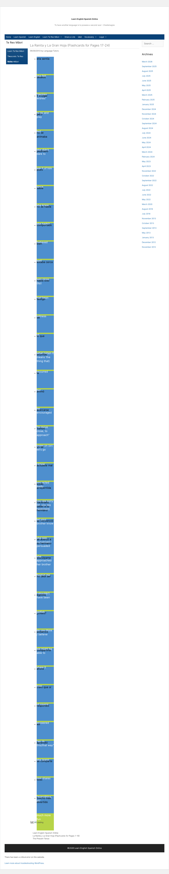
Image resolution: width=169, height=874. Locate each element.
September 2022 (149, 180)
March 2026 (147, 61)
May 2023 (146, 161)
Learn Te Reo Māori (51, 37)
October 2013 (148, 223)
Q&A (80, 37)
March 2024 (147, 152)
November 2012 (149, 247)
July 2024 (146, 133)
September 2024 (149, 123)
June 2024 (146, 138)
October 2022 (148, 176)
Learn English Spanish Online (84, 19)
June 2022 (146, 195)
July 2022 (146, 190)
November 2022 (149, 171)
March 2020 (147, 204)
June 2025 (146, 80)
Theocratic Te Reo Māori (15, 57)
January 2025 (148, 104)
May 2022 (146, 199)
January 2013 (148, 237)
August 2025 (147, 71)
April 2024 (146, 147)
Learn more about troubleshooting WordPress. (24, 863)
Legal (101, 37)
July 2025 (146, 76)
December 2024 (149, 109)
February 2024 (148, 157)
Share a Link (70, 37)
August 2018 (147, 209)
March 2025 (147, 95)
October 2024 (148, 119)
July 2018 (146, 214)
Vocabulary (89, 37)
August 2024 (147, 128)
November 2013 (149, 218)
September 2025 (149, 66)
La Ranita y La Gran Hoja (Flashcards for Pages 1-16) (56, 836)
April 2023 (146, 166)
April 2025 (146, 90)
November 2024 (149, 114)
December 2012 (149, 242)
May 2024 (146, 142)
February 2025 (148, 99)
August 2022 (147, 185)
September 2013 (149, 228)
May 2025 (146, 85)
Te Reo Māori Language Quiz (14, 62)
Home (8, 37)
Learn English (34, 37)
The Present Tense (41, 838)
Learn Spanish (20, 37)
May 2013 (146, 233)
